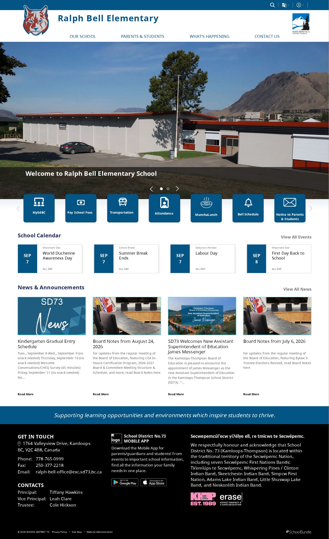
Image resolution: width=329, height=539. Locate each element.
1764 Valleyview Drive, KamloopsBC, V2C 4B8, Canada (54, 446)
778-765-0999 (50, 459)
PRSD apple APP (124, 482)
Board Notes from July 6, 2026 (274, 341)
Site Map (76, 531)
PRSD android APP (153, 482)
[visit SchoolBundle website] (298, 532)
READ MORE (303, 180)
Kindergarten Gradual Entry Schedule (46, 344)
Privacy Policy (59, 531)
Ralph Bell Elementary (108, 18)
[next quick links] (310, 208)
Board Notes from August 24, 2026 (123, 344)
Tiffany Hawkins (66, 492)
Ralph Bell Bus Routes (60, 173)
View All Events (296, 237)
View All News (297, 289)
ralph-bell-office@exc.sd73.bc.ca (69, 472)
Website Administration (100, 531)
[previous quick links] (18, 208)
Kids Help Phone (203, 498)
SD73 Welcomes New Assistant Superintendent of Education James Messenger (200, 346)
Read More (26, 394)
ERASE (231, 498)
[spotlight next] (177, 188)
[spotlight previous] (151, 188)
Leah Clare (61, 499)
